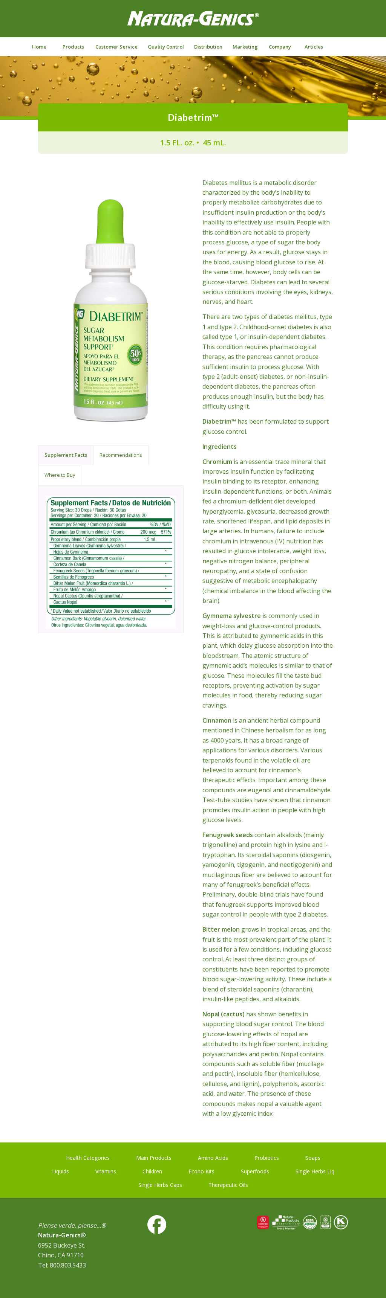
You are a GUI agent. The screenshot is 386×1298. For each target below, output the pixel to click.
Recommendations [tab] (121, 454)
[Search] (347, 46)
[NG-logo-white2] (193, 24)
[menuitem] (39, 46)
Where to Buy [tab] (59, 474)
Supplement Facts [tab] (65, 454)
